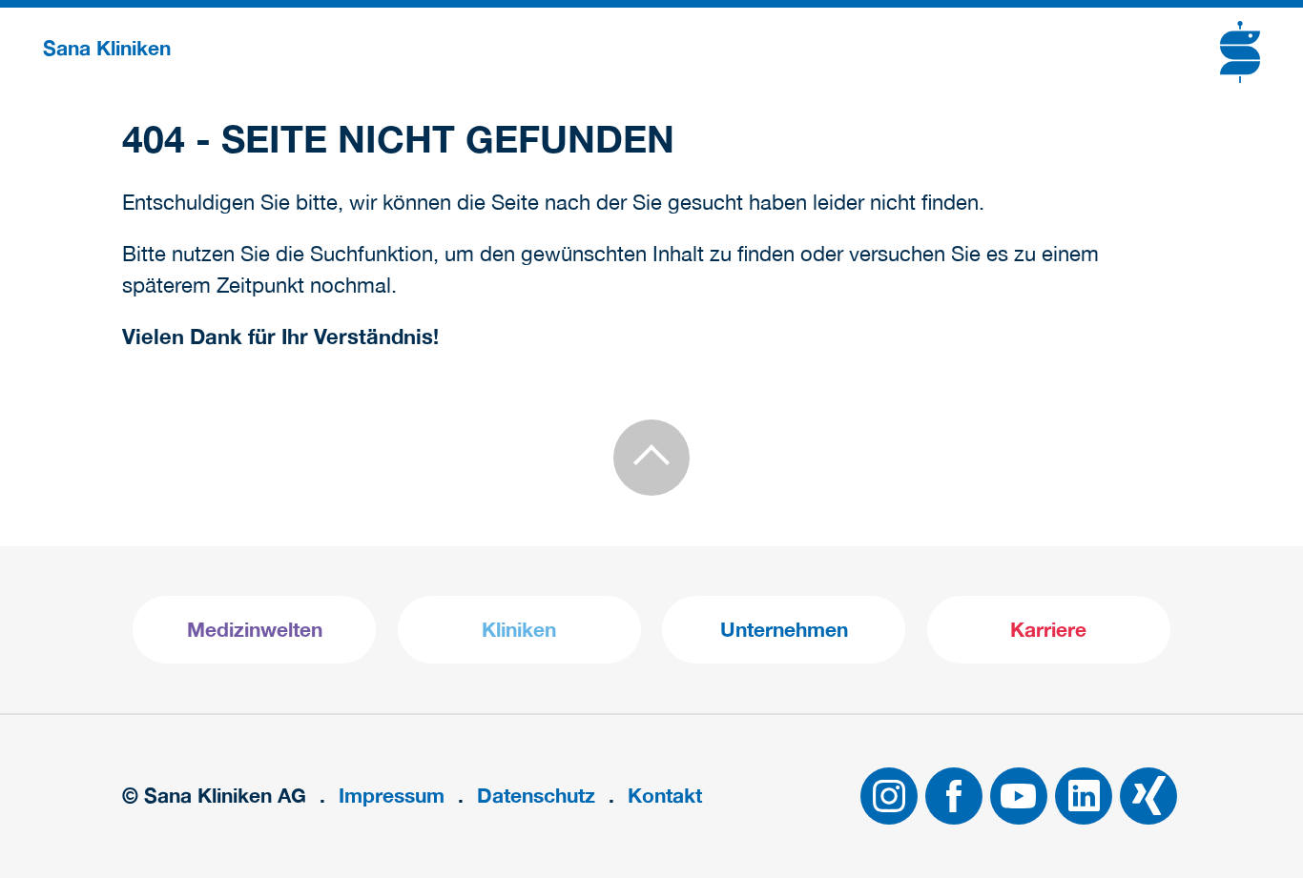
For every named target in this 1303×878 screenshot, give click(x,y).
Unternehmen (784, 630)
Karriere (1048, 630)
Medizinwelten (254, 630)
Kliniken (519, 630)
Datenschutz (536, 795)
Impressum (392, 795)
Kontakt (665, 795)
